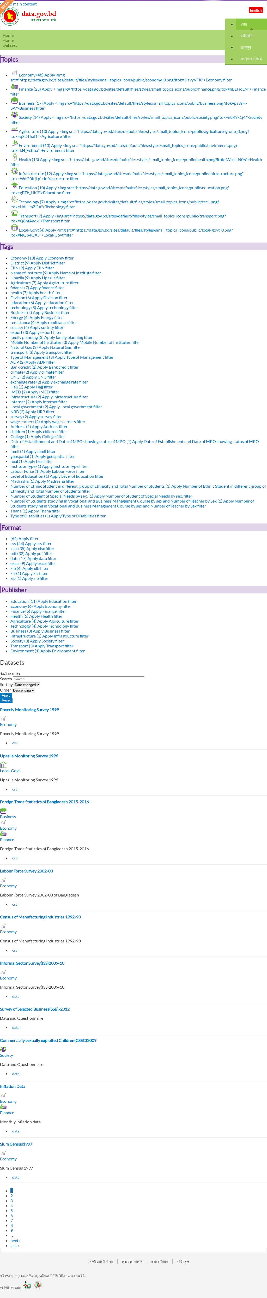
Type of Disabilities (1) (58, 515)
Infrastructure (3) (49, 635)
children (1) (38, 431)
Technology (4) (44, 625)
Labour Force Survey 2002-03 (26, 870)
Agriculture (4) (44, 620)
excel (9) (33, 563)
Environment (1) (47, 650)
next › (15, 1240)
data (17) (33, 558)
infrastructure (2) (49, 396)
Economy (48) (121, 77)
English (256, 10)
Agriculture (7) (44, 282)
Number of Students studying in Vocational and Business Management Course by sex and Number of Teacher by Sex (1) (132, 503)
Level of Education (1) (57, 476)
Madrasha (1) (42, 481)
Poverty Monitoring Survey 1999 (29, 709)
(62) (24, 538)
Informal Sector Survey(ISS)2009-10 (32, 962)
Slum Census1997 (16, 1143)
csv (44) (31, 543)
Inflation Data (12, 1086)
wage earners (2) (47, 421)
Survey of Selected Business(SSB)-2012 (35, 1008)
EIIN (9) (32, 267)
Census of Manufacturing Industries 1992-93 (40, 916)
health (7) (35, 292)
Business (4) (40, 312)
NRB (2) (32, 411)
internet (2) (38, 401)
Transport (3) (41, 645)
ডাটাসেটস (247, 35)
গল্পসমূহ (246, 47)
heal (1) (31, 461)
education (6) (42, 302)
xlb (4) (29, 568)
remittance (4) (43, 322)
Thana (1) (35, 510)
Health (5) (36, 615)
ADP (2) (32, 361)
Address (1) (39, 426)
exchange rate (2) (49, 381)
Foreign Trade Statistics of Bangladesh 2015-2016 (44, 801)
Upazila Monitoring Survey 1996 (29, 755)
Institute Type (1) (49, 466)
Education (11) (43, 601)
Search (6, 678)
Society (6, 1055)
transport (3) (41, 352)
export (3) (36, 332)
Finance (7, 839)
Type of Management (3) (61, 357)
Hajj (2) (31, 386)
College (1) (37, 436)
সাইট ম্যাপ (183, 1261)
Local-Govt (10, 770)
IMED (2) (34, 391)
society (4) (36, 327)
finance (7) (37, 287)
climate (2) (37, 371)
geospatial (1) (42, 456)
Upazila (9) (37, 277)
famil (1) (33, 451)
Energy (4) (36, 317)
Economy (8, 724)
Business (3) (40, 630)
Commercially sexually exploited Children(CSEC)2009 (48, 1040)
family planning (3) (51, 337)
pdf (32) (31, 553)
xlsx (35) (32, 548)
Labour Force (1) (47, 471)
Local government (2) (56, 406)
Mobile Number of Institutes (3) (75, 342)
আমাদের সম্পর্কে (251, 58)
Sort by (7, 684)
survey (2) (36, 416)
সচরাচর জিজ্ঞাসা (159, 1261)
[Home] (28, 24)
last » (15, 1245)
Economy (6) (40, 606)
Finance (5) (38, 611)
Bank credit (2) (44, 366)
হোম (244, 24)
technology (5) (44, 307)
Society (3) (37, 640)
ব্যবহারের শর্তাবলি (132, 1261)
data (15, 996)
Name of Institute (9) (55, 272)
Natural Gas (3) (45, 347)
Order (6, 689)
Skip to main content (18, 3)
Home (8, 40)
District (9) (37, 262)
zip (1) (29, 578)
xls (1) (29, 573)
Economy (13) (42, 257)
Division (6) (39, 297)
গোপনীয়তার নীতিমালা (101, 1261)
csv (14, 743)
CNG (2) (33, 376)
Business (8, 816)
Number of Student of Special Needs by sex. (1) (101, 495)
